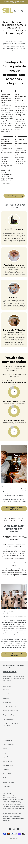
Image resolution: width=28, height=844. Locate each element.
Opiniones (6, 769)
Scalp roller (6, 778)
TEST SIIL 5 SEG (8, 774)
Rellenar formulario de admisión (14, 654)
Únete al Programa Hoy (14, 196)
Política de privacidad (9, 706)
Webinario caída (8, 765)
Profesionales (7, 702)
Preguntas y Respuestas (10, 715)
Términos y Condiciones (10, 710)
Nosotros (6, 690)
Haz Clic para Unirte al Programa (14, 508)
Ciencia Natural (8, 761)
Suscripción (6, 786)
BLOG (5, 729)
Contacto (6, 698)
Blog (4, 753)
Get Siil (16, 838)
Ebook (5, 748)
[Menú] (25, 11)
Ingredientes (7, 757)
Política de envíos (8, 719)
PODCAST (6, 733)
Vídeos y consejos (8, 782)
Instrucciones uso (8, 744)
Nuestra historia (8, 694)
